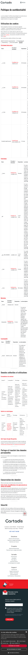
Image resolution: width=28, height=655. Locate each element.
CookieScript (15, 140)
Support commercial (14, 571)
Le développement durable (14, 563)
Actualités (14, 558)
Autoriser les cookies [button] (14, 645)
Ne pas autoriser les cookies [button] (14, 649)
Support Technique (14, 572)
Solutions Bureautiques (14, 538)
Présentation (14, 556)
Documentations (14, 574)
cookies (7, 34)
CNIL (4, 36)
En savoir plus (4, 638)
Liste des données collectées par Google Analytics (9, 426)
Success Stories (14, 561)
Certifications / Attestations (14, 576)
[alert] (14, 642)
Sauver (20, 42)
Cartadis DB (14, 569)
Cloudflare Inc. (15, 62)
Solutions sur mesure (14, 541)
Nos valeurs (14, 559)
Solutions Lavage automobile (14, 540)
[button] (14, 652)
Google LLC (13, 215)
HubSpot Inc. (14, 172)
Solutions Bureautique (14, 548)
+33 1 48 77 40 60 (14, 531)
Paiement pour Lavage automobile (14, 550)
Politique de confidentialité (7, 444)
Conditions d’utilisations (19, 444)
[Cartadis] (6, 2)
